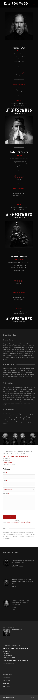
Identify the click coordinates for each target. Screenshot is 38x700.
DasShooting (6, 683)
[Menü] (34, 4)
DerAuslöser (6, 677)
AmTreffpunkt (7, 686)
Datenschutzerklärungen (12, 522)
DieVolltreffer (6, 680)
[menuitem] (34, 4)
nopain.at (20, 567)
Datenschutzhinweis (8, 663)
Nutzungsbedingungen (25, 522)
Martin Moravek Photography (19, 648)
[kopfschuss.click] (16, 3)
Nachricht (6, 493)
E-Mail (5, 480)
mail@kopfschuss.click (9, 657)
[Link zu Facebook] (33, 697)
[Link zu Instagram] (31, 697)
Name (5, 473)
